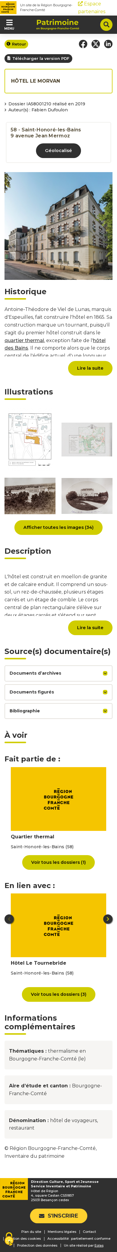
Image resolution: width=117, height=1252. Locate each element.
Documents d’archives (35, 673)
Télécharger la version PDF (40, 58)
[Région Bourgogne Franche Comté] (8, 7)
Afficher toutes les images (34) (58, 527)
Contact (89, 1232)
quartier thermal (24, 340)
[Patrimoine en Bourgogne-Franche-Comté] (57, 24)
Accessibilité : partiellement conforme (78, 1238)
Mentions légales (62, 1232)
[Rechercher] (106, 25)
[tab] (58, 673)
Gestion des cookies (24, 1238)
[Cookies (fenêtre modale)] (9, 1239)
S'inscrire (63, 1215)
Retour (19, 44)
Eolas (99, 1246)
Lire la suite (90, 368)
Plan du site (31, 1232)
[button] (83, 44)
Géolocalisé (58, 150)
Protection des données (37, 1245)
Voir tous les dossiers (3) (58, 994)
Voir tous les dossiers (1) (58, 862)
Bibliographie (25, 711)
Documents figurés (32, 692)
